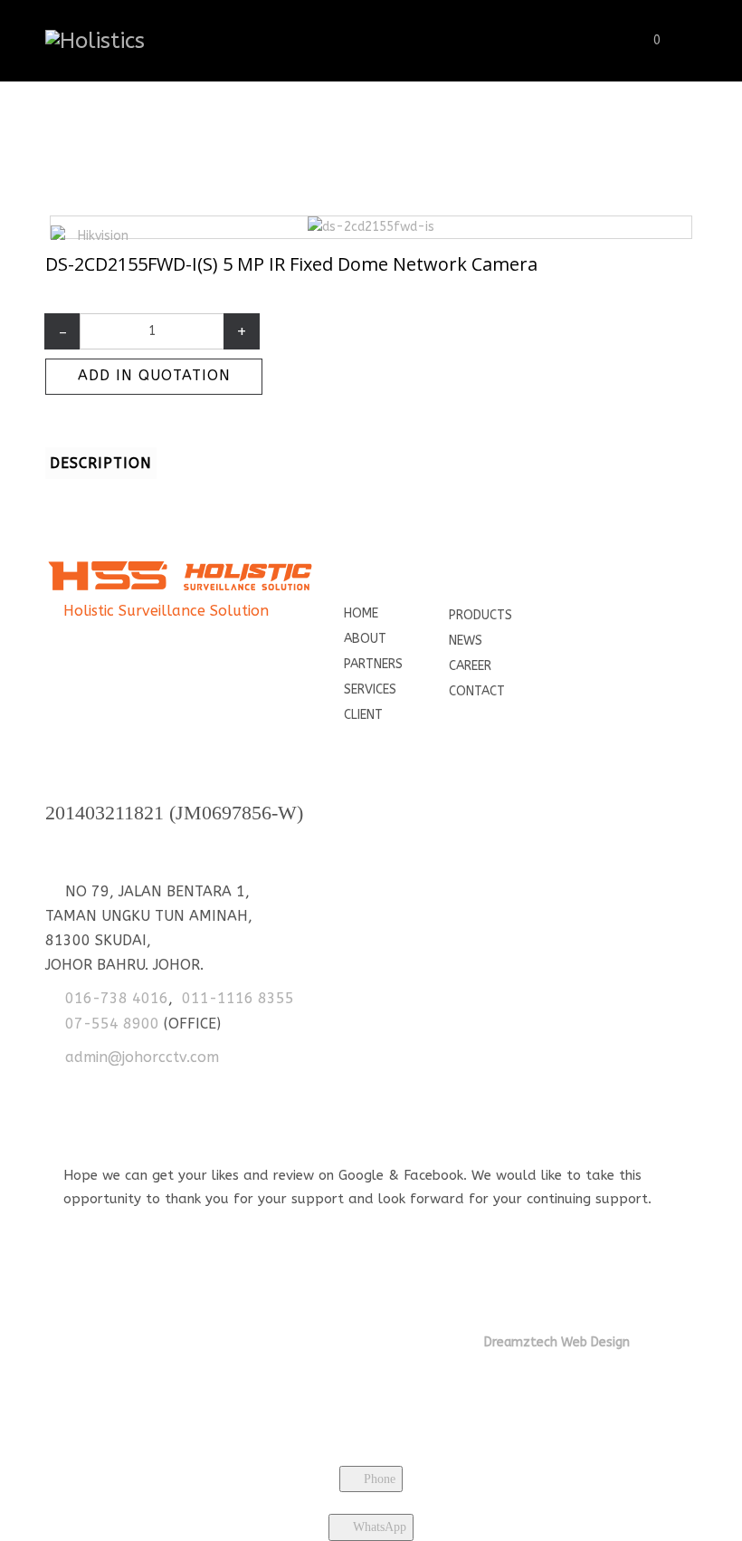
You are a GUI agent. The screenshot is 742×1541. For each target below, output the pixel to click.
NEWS (465, 640)
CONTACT (477, 691)
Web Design (593, 1342)
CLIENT (363, 715)
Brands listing (229, 150)
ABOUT (365, 638)
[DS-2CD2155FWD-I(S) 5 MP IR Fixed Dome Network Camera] (371, 226)
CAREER (470, 666)
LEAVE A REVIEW (125, 1221)
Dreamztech (520, 1342)
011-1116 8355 (238, 998)
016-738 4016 (116, 998)
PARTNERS (373, 664)
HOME (361, 613)
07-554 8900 (112, 1023)
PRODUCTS (480, 615)
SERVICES (370, 689)
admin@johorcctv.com (142, 1057)
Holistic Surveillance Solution (166, 610)
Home (152, 150)
